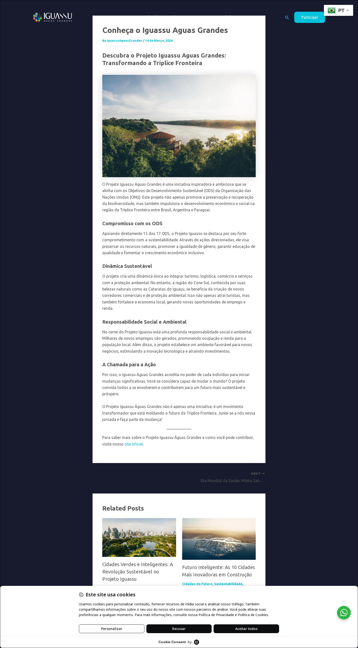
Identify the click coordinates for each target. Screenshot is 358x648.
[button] (183, 17)
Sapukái (223, 17)
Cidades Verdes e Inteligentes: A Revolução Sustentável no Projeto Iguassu (137, 571)
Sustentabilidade (228, 584)
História (153, 17)
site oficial (133, 444)
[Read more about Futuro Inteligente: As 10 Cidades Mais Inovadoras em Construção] (219, 539)
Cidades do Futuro (197, 584)
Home (133, 17)
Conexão (201, 17)
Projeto (174, 17)
